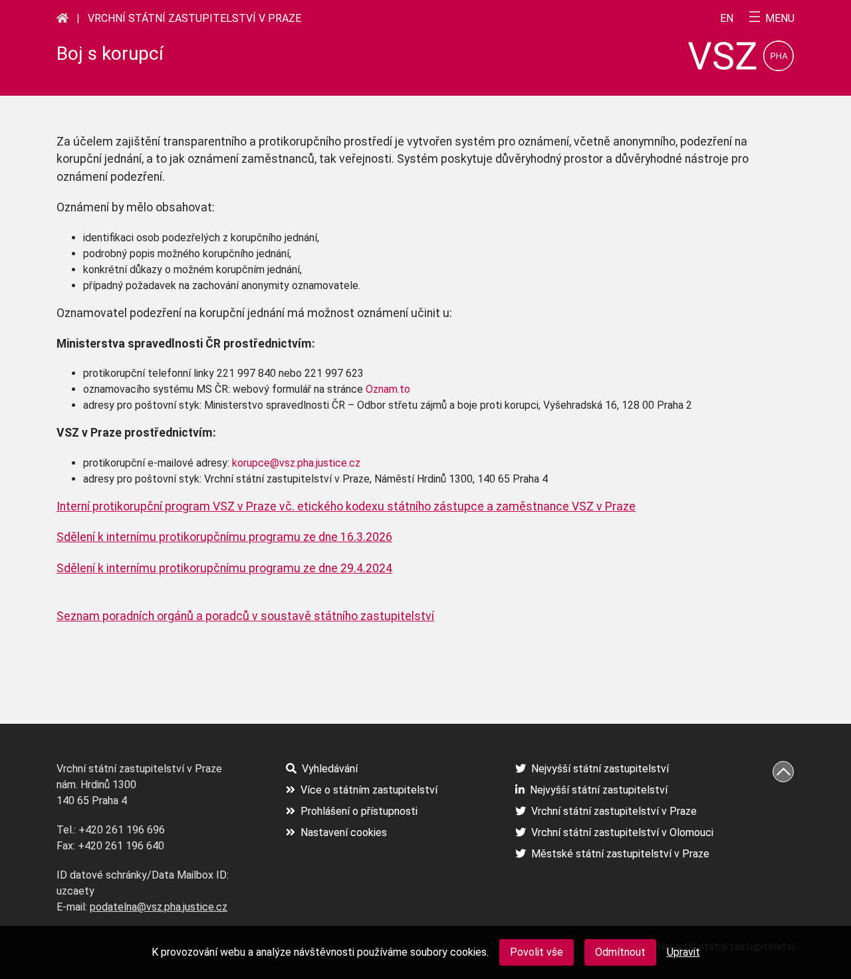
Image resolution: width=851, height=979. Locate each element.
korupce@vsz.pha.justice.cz (296, 463)
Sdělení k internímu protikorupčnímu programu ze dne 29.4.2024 (224, 568)
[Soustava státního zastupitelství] (62, 18)
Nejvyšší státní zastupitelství (600, 768)
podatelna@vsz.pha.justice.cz (158, 907)
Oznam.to (388, 389)
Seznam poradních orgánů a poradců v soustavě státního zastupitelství (245, 616)
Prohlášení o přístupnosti (359, 811)
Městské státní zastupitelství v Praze (620, 853)
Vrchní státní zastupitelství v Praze (194, 18)
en (726, 18)
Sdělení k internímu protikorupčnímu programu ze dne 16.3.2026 (224, 537)
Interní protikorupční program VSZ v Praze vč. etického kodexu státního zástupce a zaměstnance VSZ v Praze (346, 506)
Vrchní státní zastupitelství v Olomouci (622, 832)
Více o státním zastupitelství (369, 790)
